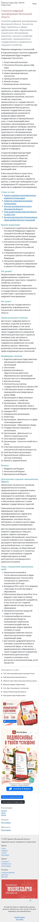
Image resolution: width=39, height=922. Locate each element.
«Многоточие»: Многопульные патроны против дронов (20, 681)
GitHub (3, 815)
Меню (34, 4)
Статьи (3, 853)
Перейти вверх (19, 917)
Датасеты (4, 875)
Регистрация (6, 866)
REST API (4, 877)
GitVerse (4, 811)
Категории (5, 855)
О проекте (5, 862)
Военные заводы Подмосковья (14, 684)
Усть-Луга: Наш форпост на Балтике (16, 688)
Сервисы (4, 851)
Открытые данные (7, 873)
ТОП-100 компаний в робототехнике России (19, 674)
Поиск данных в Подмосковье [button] (12, 802)
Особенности (6, 864)
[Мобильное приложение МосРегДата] (19, 760)
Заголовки (19, 919)
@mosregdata (6, 823)
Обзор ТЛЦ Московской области (14, 692)
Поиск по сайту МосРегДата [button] (12, 797)
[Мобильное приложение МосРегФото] (19, 712)
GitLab (3, 813)
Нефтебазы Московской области (14, 677)
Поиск (3, 848)
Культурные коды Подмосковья (14, 695)
